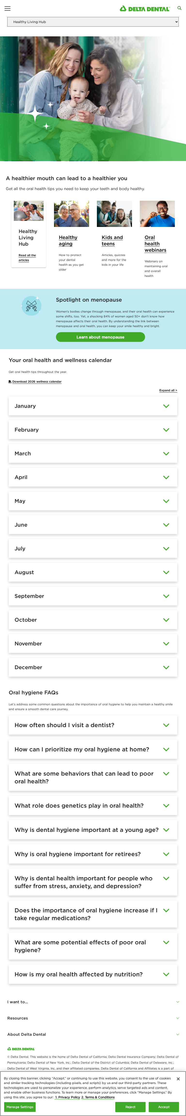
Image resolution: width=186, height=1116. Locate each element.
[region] (93, 1093)
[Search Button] (179, 8)
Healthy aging (68, 240)
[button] (93, 1001)
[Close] (178, 1079)
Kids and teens (112, 240)
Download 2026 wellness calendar (37, 381)
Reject (130, 1107)
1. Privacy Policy (67, 1097)
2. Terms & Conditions (98, 1097)
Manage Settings (20, 1107)
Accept (164, 1107)
